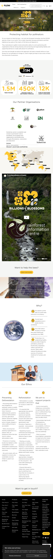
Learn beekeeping (36, 5)
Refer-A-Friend (26, 534)
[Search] (44, 6)
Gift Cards (14, 527)
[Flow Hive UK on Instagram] (48, 538)
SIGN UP (46, 533)
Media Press (25, 536)
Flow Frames (15, 520)
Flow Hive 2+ (5, 502)
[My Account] (47, 6)
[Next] (50, 139)
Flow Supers (15, 509)
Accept (37, 555)
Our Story (24, 502)
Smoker (14, 517)
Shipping (34, 514)
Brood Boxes (15, 512)
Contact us (26, 493)
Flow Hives (15, 502)
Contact (34, 511)
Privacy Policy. (43, 552)
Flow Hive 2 (5, 505)
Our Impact (25, 509)
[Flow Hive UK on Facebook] (43, 538)
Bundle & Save (5, 523)
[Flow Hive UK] (5, 6)
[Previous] (3, 139)
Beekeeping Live (36, 529)
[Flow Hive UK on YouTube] (46, 538)
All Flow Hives (5, 516)
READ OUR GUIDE (26, 272)
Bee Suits (14, 515)
